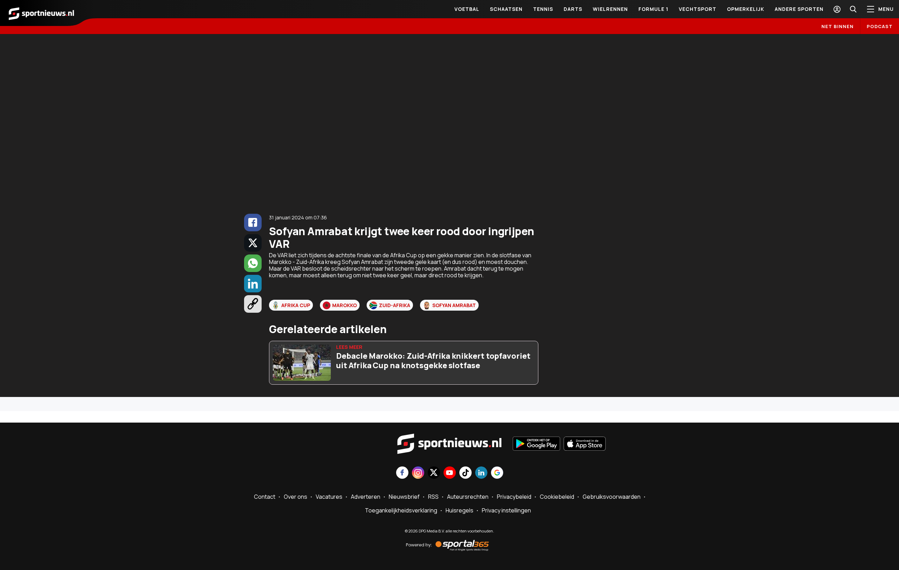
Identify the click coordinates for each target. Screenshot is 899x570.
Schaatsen (506, 9)
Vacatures (329, 497)
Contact (264, 497)
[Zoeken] (853, 9)
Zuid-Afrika (394, 305)
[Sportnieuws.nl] (41, 13)
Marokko (344, 305)
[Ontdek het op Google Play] (536, 444)
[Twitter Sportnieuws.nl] (434, 473)
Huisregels (459, 510)
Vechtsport (697, 9)
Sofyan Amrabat (454, 305)
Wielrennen (610, 9)
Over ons (295, 497)
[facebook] (253, 222)
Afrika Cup (295, 305)
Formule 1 (653, 9)
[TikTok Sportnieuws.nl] (465, 473)
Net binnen (837, 26)
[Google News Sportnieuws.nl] (497, 473)
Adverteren (365, 497)
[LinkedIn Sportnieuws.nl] (481, 473)
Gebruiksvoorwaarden (612, 497)
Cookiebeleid (557, 497)
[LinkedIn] (253, 283)
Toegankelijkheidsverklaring (401, 510)
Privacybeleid (514, 497)
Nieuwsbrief (404, 497)
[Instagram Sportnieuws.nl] (418, 473)
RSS (433, 497)
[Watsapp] (253, 263)
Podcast (880, 26)
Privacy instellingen (506, 510)
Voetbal (466, 9)
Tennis (543, 9)
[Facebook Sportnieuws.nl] (402, 473)
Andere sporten (799, 9)
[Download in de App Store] (585, 444)
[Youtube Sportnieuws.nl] (450, 473)
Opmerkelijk (745, 9)
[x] (253, 243)
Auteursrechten (467, 497)
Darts (573, 9)
